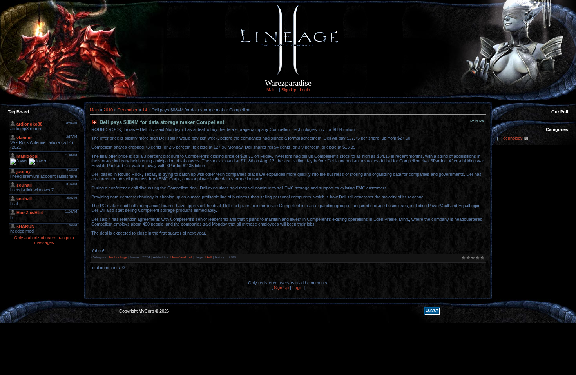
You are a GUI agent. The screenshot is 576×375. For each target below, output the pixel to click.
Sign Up (288, 89)
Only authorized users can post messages (44, 240)
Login (305, 89)
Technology (118, 257)
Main (270, 89)
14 (144, 109)
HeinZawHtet (181, 257)
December (128, 109)
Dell (208, 257)
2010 (108, 109)
